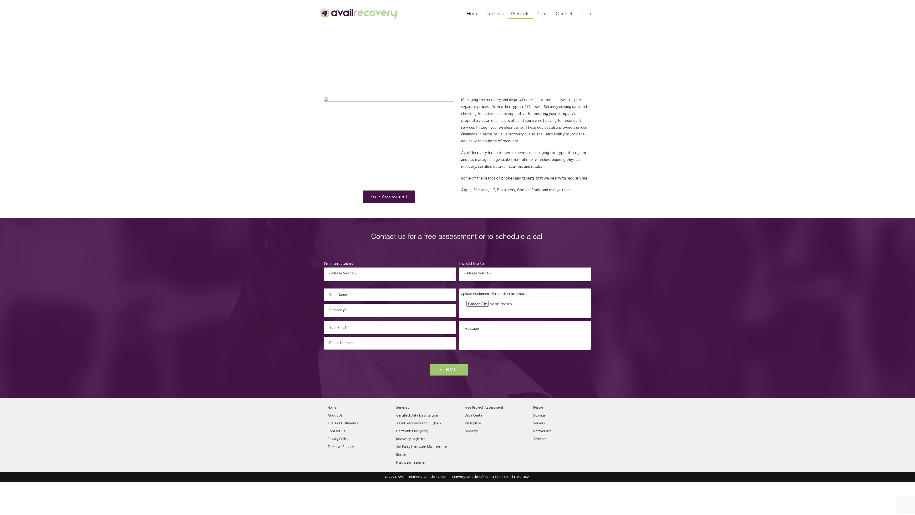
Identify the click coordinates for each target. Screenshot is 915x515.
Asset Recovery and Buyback (418, 423)
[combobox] (390, 274)
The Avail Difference (343, 423)
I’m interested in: (338, 264)
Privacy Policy (338, 439)
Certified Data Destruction (417, 415)
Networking (542, 431)
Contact (564, 13)
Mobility (471, 431)
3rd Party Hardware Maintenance (421, 447)
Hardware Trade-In (410, 463)
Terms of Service (341, 447)
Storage (539, 415)
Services (495, 13)
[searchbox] (390, 272)
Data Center (474, 415)
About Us (335, 415)
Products (520, 13)
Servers (539, 423)
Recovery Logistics (410, 439)
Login (585, 13)
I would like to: (472, 264)
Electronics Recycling (412, 431)
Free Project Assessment (484, 408)
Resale (401, 455)
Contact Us (336, 431)
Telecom (539, 439)
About (543, 13)
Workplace (473, 423)
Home (473, 13)
